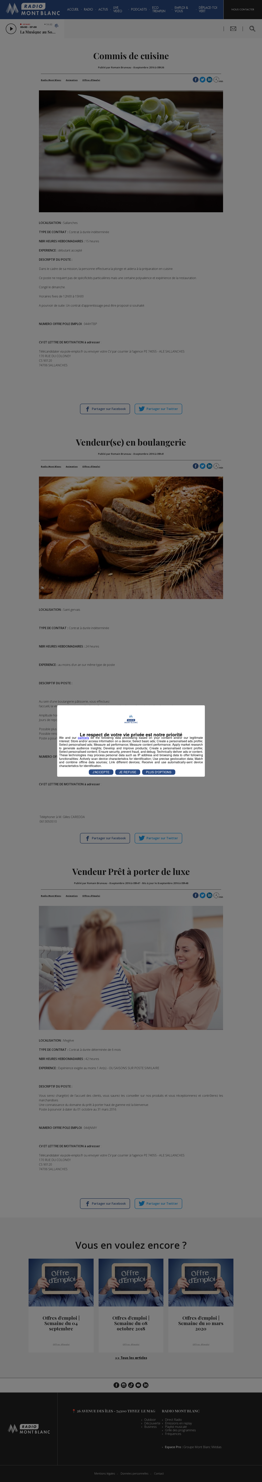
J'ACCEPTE (101, 772)
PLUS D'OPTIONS (158, 772)
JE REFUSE (127, 772)
